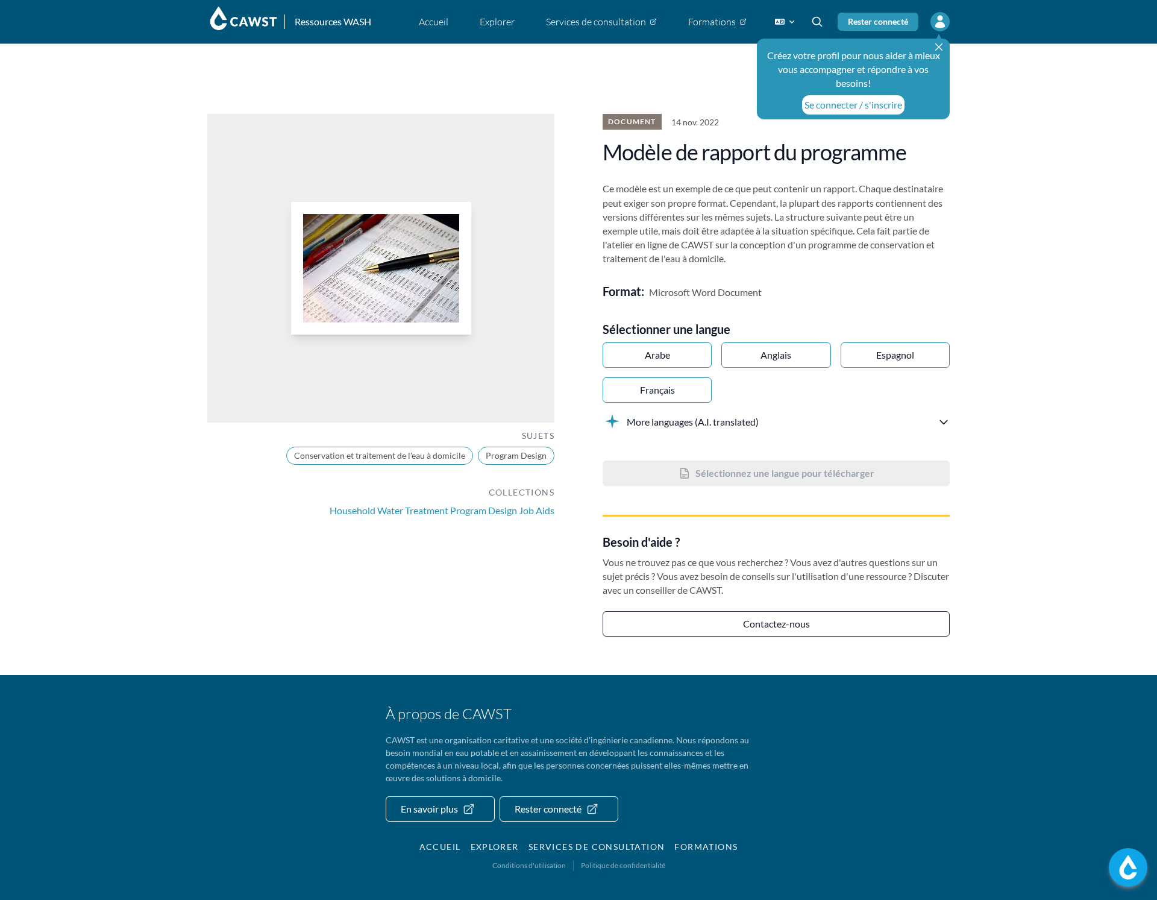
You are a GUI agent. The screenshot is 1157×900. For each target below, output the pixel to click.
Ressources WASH (333, 21)
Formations (706, 847)
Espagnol (895, 354)
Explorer (495, 847)
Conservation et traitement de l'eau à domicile (379, 455)
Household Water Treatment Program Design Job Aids (442, 510)
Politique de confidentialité (623, 865)
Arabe (657, 354)
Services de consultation (596, 847)
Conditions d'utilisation (529, 865)
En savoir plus (429, 808)
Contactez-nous (776, 623)
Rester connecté (878, 21)
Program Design (516, 455)
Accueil (440, 847)
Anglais (775, 354)
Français (657, 389)
